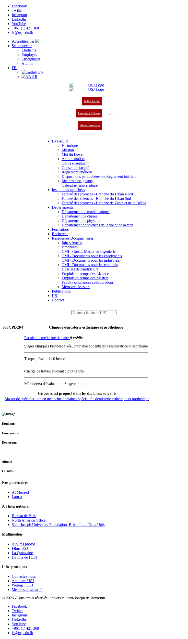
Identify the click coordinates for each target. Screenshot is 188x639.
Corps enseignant (75, 163)
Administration (73, 159)
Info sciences (72, 243)
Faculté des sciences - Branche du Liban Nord (97, 194)
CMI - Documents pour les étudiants (90, 265)
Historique (70, 145)
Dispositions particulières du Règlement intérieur (99, 176)
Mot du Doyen (73, 154)
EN (40, 72)
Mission (68, 150)
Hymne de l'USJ (24, 557)
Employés (29, 54)
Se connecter (22, 46)
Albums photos (23, 544)
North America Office (29, 520)
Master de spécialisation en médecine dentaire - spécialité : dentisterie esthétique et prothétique (77, 399)
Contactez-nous (24, 576)
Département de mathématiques (86, 212)
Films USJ (20, 548)
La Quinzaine (22, 553)
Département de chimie (79, 216)
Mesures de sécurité (27, 590)
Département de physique (81, 220)
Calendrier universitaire (80, 185)
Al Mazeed (20, 492)
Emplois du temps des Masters (85, 278)
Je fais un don (92, 101)
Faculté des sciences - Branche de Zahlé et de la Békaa (104, 203)
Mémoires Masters (76, 287)
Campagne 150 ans (89, 113)
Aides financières (90, 125)
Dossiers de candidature (80, 269)
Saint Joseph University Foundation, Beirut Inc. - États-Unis (58, 525)
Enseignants (31, 59)
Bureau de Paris (24, 516)
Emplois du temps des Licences (86, 273)
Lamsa (17, 497)
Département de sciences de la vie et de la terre (98, 225)
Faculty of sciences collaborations (88, 282)
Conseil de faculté (75, 168)
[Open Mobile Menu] (111, 114)
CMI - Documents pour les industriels (91, 260)
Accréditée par (23, 41)
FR (14, 68)
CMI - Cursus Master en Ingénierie (89, 251)
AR (34, 77)
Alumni (27, 63)
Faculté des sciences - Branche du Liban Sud (96, 198)
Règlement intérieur (77, 172)
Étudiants (29, 50)
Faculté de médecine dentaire (47, 338)
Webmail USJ (22, 585)
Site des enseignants (77, 181)
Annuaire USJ (23, 581)
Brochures (70, 247)
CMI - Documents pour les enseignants (92, 256)
